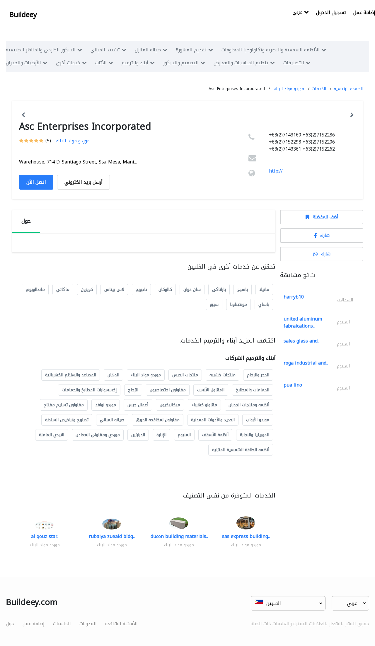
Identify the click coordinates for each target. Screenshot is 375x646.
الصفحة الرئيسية (348, 89)
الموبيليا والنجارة (254, 435)
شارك (325, 235)
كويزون (87, 290)
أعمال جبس (137, 405)
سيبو (214, 304)
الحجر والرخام (258, 375)
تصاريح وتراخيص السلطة (66, 420)
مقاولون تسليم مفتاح (64, 405)
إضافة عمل (34, 623)
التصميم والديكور (181, 62)
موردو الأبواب (257, 420)
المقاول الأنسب (210, 390)
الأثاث (101, 62)
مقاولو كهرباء (204, 405)
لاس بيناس (114, 290)
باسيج (242, 290)
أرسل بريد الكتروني (83, 182)
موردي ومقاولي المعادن (98, 435)
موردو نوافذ (105, 405)
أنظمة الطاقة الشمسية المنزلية (240, 450)
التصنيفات (293, 62)
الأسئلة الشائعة (121, 623)
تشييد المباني (105, 49)
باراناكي (219, 290)
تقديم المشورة (191, 49)
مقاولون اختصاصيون (168, 390)
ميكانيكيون (170, 405)
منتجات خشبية (222, 375)
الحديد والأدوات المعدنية (213, 420)
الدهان (113, 375)
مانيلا (264, 290)
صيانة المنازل (148, 49)
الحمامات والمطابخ (252, 390)
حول (10, 623)
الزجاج (133, 390)
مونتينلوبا (238, 304)
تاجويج (141, 290)
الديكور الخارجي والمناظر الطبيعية (41, 49)
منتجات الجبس (185, 375)
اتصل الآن (36, 182)
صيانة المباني (112, 420)
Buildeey (23, 14)
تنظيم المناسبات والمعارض (241, 62)
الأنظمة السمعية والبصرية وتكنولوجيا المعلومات (270, 49)
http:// (276, 171)
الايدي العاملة (51, 435)
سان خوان (192, 290)
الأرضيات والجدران (23, 62)
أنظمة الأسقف (215, 435)
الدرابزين (138, 435)
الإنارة (161, 435)
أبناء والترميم (135, 62)
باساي (263, 304)
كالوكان (165, 290)
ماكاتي (62, 290)
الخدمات (319, 89)
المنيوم (184, 435)
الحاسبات (62, 623)
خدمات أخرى (68, 62)
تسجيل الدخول (331, 12)
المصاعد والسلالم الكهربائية (70, 375)
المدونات (88, 623)
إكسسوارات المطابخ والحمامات (89, 390)
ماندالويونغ (35, 290)
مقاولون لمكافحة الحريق (158, 420)
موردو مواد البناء (289, 89)
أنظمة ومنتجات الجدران (249, 405)
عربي (298, 12)
